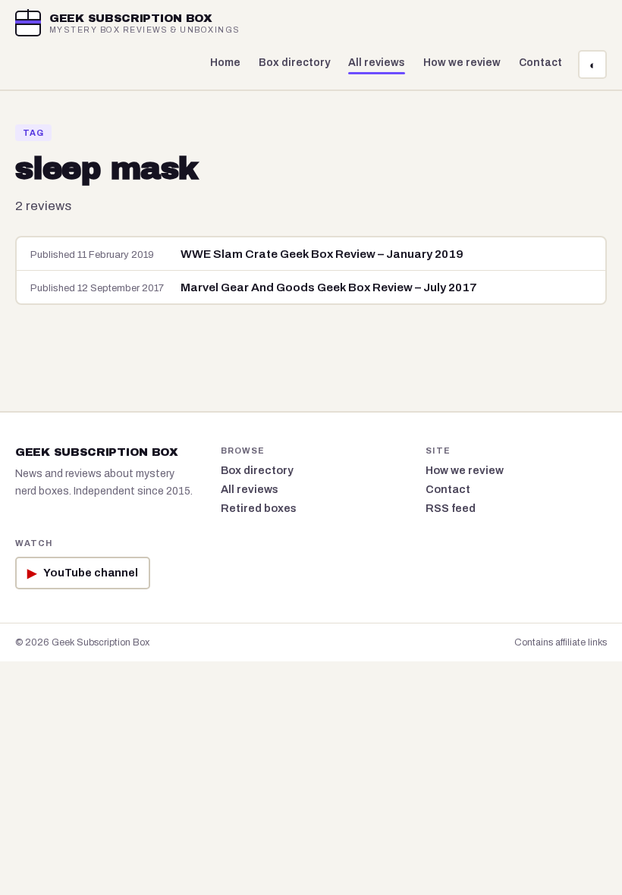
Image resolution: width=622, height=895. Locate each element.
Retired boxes (259, 508)
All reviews (376, 62)
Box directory (294, 62)
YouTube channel (82, 573)
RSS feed (451, 508)
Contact (540, 62)
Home (225, 62)
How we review (462, 62)
